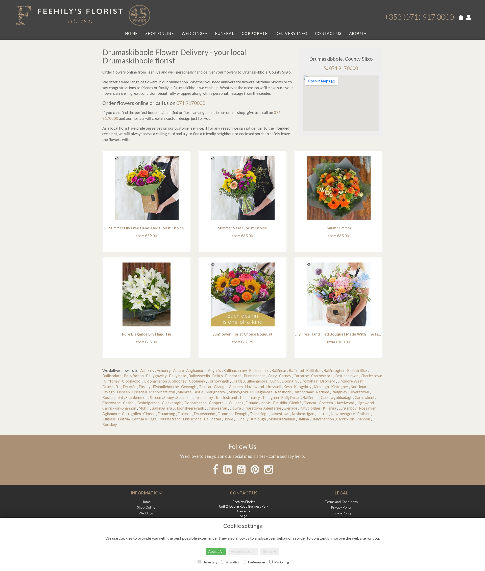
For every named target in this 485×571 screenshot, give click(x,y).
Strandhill (184, 397)
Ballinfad (296, 370)
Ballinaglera (162, 408)
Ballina (303, 419)
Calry (272, 375)
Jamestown (280, 413)
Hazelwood (254, 386)
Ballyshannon (322, 419)
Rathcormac (304, 392)
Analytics (232, 562)
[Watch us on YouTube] (241, 469)
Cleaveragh (171, 402)
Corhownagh (218, 381)
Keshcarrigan (303, 413)
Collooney (178, 381)
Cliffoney (112, 381)
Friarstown (252, 408)
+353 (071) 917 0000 (419, 16)
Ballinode (311, 397)
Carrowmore (321, 375)
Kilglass (109, 419)
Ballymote (177, 375)
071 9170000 (343, 68)
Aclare (178, 370)
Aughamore (196, 370)
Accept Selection (243, 552)
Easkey (145, 386)
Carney (285, 375)
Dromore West (350, 381)
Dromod (184, 413)
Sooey (168, 397)
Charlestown (371, 375)
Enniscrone (192, 419)
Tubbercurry (249, 397)
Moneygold (238, 392)
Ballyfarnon (134, 375)
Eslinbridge (259, 413)
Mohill (143, 408)
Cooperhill (218, 402)
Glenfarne (272, 408)
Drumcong (166, 413)
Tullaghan (270, 397)
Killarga (329, 408)
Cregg (236, 381)
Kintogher (339, 386)
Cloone (149, 413)
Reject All (270, 552)
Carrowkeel (364, 397)
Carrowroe (111, 402)
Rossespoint (112, 397)
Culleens (236, 402)
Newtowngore (343, 413)
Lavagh (108, 392)
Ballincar (279, 370)
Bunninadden (254, 375)
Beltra (217, 375)
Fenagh (241, 413)
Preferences (256, 562)
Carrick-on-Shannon (119, 408)
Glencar (205, 386)
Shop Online (160, 33)
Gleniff (295, 402)
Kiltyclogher (310, 408)
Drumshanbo (204, 413)
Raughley (339, 392)
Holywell (273, 386)
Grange (220, 386)
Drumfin (129, 386)
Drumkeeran (216, 408)
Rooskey (109, 424)
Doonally (289, 381)
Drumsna (225, 413)
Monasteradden (281, 419)
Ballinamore (259, 370)
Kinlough (321, 386)
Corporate (255, 33)
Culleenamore (256, 381)
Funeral (224, 33)
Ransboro (283, 392)
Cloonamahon (155, 381)
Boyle (228, 419)
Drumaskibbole (258, 402)
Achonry (147, 370)
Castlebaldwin (346, 375)
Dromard (327, 381)
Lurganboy (347, 408)
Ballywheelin (199, 375)
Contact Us (328, 33)
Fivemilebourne (166, 386)
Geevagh (188, 386)
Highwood (365, 402)
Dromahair (309, 381)
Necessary (209, 562)
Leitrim (322, 413)
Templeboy (204, 397)
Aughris (214, 370)
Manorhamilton (162, 392)
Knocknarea (361, 386)
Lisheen (123, 392)
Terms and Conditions (341, 502)
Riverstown (359, 392)
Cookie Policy (341, 513)
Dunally (242, 419)
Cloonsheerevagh (189, 408)
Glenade (290, 408)
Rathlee (322, 392)
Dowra (235, 408)
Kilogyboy (302, 386)
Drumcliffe (111, 386)
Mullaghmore (261, 392)
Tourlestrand (226, 397)
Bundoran (233, 375)
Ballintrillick (357, 370)
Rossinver (367, 408)
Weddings (193, 33)
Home (131, 33)
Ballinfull (313, 370)
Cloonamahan (195, 402)
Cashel (128, 402)
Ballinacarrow (235, 370)
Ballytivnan (290, 397)
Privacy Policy (341, 507)
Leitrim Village (144, 419)
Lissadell (139, 392)
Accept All (215, 552)
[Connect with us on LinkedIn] (227, 469)
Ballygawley (156, 375)
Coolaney (197, 381)
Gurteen (236, 386)
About (356, 33)
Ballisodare (112, 375)
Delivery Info (291, 33)
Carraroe (301, 375)
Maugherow (216, 392)
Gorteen (326, 402)
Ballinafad (212, 419)
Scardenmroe (137, 397)
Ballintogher (334, 370)
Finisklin (280, 402)
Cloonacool (131, 381)
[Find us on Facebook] (215, 469)
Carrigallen (131, 413)
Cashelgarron (148, 402)
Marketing (281, 562)
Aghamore (111, 413)
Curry (274, 381)
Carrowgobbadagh (336, 397)
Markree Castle (190, 392)
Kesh (287, 386)
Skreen (155, 397)
